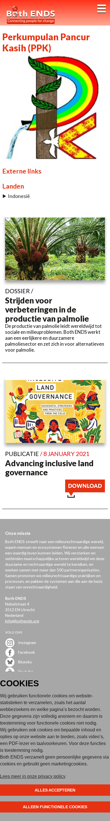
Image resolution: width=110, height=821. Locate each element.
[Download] (85, 496)
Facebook (26, 651)
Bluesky (24, 661)
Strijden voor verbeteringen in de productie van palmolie (47, 309)
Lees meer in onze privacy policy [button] (32, 776)
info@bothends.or (21, 621)
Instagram (26, 642)
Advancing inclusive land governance (49, 467)
